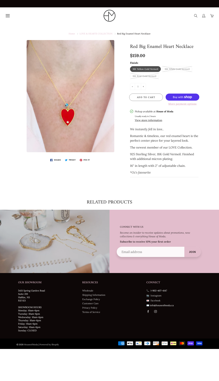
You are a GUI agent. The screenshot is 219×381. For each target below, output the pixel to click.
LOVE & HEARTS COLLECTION (96, 33)
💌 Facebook (153, 300)
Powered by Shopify (49, 344)
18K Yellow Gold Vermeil (145, 69)
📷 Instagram (153, 295)
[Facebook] (148, 311)
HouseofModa (31, 344)
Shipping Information (93, 294)
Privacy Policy (89, 307)
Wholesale (87, 290)
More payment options (182, 103)
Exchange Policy (91, 299)
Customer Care (90, 303)
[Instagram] (155, 311)
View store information (148, 120)
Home (72, 33)
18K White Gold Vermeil (177, 69)
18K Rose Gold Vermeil (144, 76)
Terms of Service (91, 312)
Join (192, 251)
